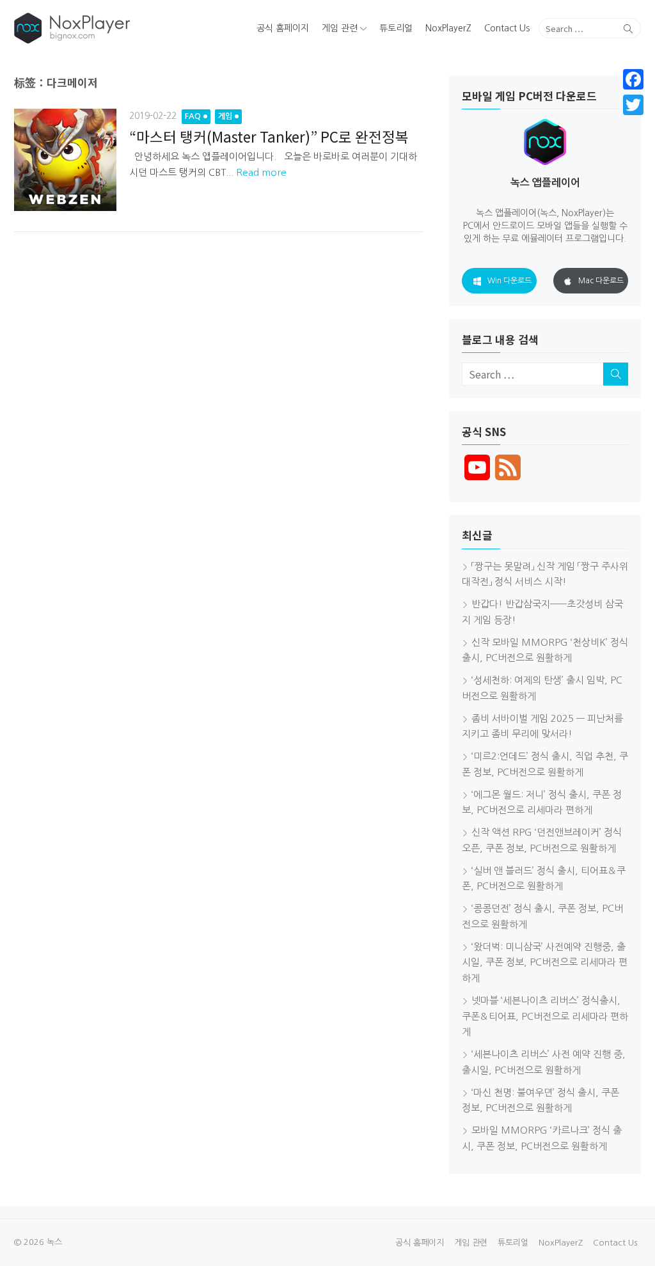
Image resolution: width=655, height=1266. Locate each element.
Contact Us (507, 28)
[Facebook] (633, 79)
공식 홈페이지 (282, 28)
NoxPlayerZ (448, 28)
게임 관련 (340, 28)
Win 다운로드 (509, 281)
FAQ (193, 116)
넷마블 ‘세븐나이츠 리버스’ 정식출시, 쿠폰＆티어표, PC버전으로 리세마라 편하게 (545, 1016)
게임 (225, 116)
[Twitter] (633, 105)
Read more (261, 172)
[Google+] (633, 120)
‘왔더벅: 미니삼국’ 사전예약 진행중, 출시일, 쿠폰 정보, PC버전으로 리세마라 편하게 (544, 962)
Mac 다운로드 (601, 281)
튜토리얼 (396, 28)
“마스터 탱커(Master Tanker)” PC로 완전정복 (269, 136)
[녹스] (114, 28)
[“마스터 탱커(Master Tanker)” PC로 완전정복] (65, 160)
